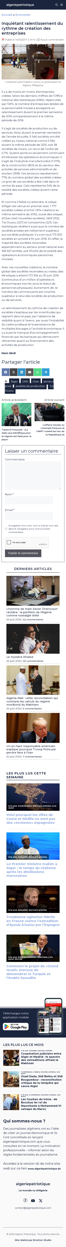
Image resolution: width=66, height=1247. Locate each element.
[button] (56, 5)
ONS (25, 381)
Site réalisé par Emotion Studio (33, 1240)
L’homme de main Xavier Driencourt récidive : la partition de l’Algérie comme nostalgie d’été (32, 612)
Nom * (9, 494)
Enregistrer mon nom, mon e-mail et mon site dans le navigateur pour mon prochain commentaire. (33, 528)
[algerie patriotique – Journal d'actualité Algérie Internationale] (20, 5)
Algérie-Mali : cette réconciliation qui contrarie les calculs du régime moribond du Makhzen (32, 701)
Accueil (7, 14)
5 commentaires (32, 708)
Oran (36, 381)
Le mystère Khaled (19, 656)
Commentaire (15, 459)
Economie (23, 14)
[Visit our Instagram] (33, 1201)
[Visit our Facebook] (25, 1201)
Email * (10, 510)
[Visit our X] (40, 1201)
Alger (14, 381)
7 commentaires (32, 756)
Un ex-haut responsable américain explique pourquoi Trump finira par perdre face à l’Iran (31, 749)
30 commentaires (33, 661)
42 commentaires (33, 619)
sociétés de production (30, 386)
